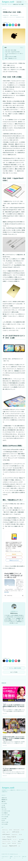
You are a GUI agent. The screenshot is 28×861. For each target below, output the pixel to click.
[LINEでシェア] (10, 25)
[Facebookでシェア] (7, 25)
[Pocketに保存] (16, 25)
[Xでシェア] (4, 25)
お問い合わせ (24, 857)
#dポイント (8, 832)
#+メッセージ (15, 839)
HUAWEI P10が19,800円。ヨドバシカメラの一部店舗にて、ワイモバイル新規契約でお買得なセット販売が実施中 (14, 738)
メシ (3, 805)
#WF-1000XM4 (21, 839)
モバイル (4, 9)
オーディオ (5, 816)
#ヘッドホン (14, 841)
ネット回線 (5, 812)
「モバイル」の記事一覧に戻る (14, 668)
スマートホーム (5, 814)
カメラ (4, 818)
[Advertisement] (14, 641)
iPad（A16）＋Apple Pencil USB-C (12, 51)
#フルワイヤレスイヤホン (6, 841)
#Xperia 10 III (13, 846)
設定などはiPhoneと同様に (11, 56)
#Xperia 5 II (4, 843)
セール (4, 803)
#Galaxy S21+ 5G (14, 834)
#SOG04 (10, 829)
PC (3, 820)
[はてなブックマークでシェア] (13, 25)
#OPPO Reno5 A (6, 834)
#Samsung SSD (4, 845)
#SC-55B (20, 834)
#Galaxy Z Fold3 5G (11, 837)
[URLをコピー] (19, 25)
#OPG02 (3, 832)
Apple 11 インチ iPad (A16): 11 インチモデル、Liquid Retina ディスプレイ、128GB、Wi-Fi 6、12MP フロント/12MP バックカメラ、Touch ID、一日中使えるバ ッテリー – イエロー (14, 545)
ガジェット (5, 822)
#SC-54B (3, 836)
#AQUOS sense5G (16, 829)
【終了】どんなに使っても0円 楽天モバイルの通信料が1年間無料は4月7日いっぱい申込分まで (13, 706)
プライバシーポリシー (17, 857)
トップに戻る (14, 672)
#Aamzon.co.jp (4, 829)
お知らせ (4, 797)
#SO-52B (19, 843)
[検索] (25, 2)
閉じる (22, 47)
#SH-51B (9, 843)
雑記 (3, 801)
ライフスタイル (6, 811)
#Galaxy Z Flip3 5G (6, 839)
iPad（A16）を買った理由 (10, 50)
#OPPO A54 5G (15, 832)
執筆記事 (4, 799)
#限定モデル (20, 841)
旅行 (3, 807)
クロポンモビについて (5, 857)
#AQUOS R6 (14, 843)
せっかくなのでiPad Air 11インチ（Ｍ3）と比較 (14, 54)
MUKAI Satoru (14, 613)
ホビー (4, 809)
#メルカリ (22, 829)
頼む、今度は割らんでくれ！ (11, 58)
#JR (19, 845)
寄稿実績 (11, 857)
